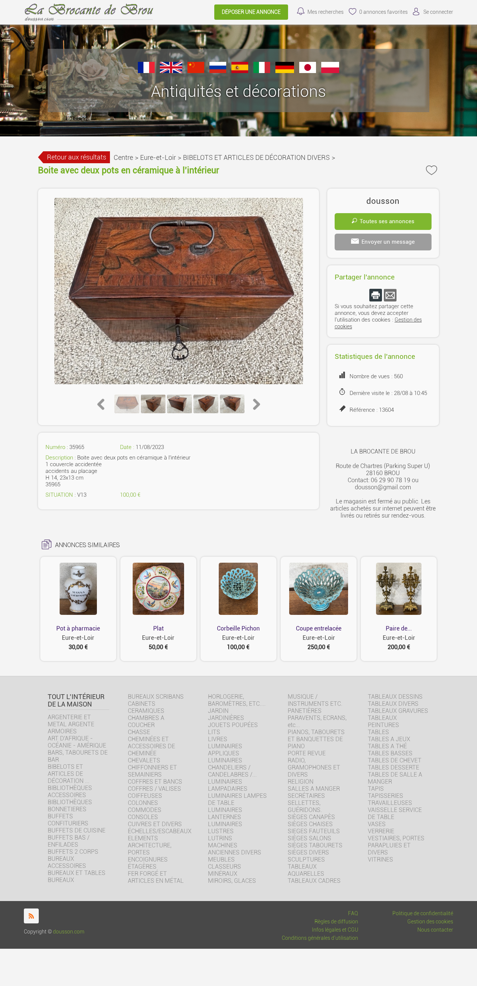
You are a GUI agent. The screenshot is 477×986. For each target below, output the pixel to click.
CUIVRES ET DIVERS (155, 824)
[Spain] (239, 71)
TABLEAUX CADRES (314, 880)
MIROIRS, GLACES (232, 880)
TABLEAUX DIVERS (393, 703)
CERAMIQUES (146, 710)
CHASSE (139, 732)
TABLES (378, 732)
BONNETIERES (67, 809)
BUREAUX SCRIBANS (156, 696)
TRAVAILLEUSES (390, 802)
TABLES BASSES (390, 753)
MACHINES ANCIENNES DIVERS (234, 849)
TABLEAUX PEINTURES (383, 721)
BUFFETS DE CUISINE (76, 830)
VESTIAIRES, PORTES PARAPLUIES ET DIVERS (396, 845)
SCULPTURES (306, 859)
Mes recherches (325, 12)
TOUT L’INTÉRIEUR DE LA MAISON (76, 700)
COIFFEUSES (145, 795)
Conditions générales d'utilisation (320, 938)
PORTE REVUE (307, 753)
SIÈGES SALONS (309, 838)
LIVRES (217, 739)
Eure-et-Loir (158, 157)
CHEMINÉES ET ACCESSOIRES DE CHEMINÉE (151, 746)
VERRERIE (381, 831)
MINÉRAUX (222, 873)
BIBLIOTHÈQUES (70, 802)
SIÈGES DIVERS (308, 852)
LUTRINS (220, 838)
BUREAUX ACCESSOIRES (67, 862)
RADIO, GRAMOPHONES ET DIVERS (314, 767)
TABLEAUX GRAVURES (398, 710)
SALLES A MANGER (314, 788)
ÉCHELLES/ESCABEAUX (160, 831)
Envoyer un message (388, 241)
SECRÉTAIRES (306, 795)
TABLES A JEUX (389, 739)
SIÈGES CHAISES (310, 824)
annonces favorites (383, 12)
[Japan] (307, 71)
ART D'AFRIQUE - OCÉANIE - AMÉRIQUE (77, 742)
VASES (377, 824)
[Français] (146, 71)
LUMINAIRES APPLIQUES (225, 750)
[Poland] (330, 71)
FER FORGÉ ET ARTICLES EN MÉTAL (156, 877)
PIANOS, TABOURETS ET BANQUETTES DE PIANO (316, 739)
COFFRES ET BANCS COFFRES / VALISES (155, 785)
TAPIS (376, 788)
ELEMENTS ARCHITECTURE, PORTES (149, 845)
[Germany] (284, 71)
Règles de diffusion (336, 922)
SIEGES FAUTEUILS (314, 831)
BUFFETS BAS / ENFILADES (68, 841)
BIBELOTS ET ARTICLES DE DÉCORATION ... (68, 773)
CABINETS (141, 703)
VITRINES (380, 859)
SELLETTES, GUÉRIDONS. (305, 806)
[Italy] (261, 71)
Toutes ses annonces (387, 221)
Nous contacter (435, 930)
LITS (214, 732)
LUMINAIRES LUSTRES (225, 828)
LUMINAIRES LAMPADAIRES (227, 785)
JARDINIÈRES (226, 717)
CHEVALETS (144, 760)
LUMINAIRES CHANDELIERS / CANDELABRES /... (232, 767)
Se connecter (438, 12)
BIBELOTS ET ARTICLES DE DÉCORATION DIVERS (256, 157)
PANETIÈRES (305, 710)
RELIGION (300, 781)
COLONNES (143, 802)
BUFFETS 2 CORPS (73, 851)
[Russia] (217, 71)
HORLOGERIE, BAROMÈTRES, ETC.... (237, 700)
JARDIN (218, 710)
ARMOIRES (62, 731)
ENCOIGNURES (148, 859)
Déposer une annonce (251, 12)
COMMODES (144, 809)
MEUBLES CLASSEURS (224, 863)
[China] (195, 71)
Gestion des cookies (430, 922)
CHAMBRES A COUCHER (146, 721)
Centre (123, 157)
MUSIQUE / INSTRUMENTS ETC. (315, 700)
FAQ (353, 913)
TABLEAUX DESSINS (395, 696)
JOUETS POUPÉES (233, 725)
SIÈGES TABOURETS (315, 845)
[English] (171, 71)
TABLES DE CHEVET (394, 760)
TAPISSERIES (385, 795)
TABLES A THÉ (387, 746)
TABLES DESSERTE (393, 767)
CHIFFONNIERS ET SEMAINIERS (152, 771)
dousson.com (68, 932)
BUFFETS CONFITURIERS (68, 820)
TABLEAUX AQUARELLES (306, 870)
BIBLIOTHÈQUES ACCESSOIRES (70, 791)
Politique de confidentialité (422, 913)
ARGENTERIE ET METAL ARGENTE (71, 721)
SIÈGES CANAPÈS (311, 817)
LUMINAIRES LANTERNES (225, 813)
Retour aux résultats (76, 157)
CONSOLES (143, 817)
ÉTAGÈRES (142, 866)
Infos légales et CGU (335, 930)
